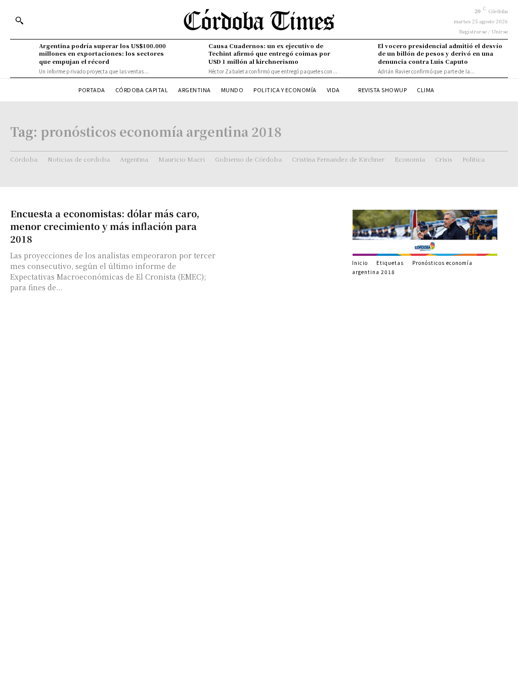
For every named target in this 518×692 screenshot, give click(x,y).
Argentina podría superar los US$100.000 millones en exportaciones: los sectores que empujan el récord (102, 53)
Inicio (360, 262)
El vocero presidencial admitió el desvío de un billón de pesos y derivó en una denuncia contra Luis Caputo (440, 53)
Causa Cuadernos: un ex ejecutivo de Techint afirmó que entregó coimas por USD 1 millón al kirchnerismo (269, 53)
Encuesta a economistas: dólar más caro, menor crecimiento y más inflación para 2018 (104, 226)
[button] (19, 20)
